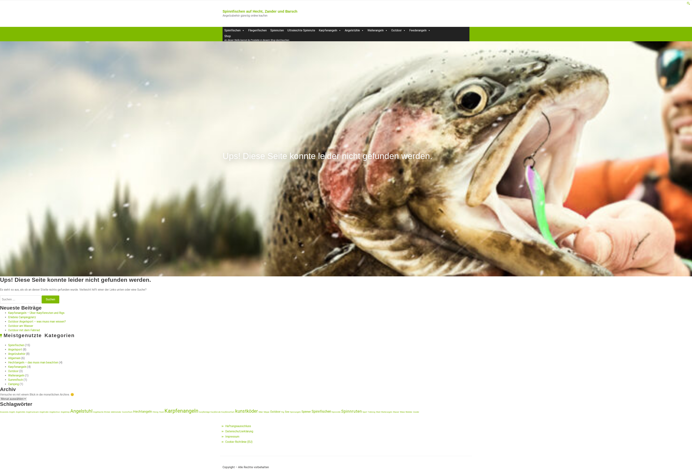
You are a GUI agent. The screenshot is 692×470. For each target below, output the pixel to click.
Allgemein (14, 358)
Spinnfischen (232, 30)
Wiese (402, 412)
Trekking (371, 412)
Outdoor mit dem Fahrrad (24, 330)
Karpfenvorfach (227, 412)
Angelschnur (54, 412)
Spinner (306, 411)
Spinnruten (277, 30)
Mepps (266, 412)
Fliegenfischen (257, 30)
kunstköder (246, 411)
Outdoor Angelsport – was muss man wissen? (37, 321)
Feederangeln (418, 30)
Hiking (155, 412)
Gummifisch (15, 379)
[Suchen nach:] (20, 299)
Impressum (232, 436)
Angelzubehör (16, 354)
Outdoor (396, 30)
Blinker (107, 412)
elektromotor (116, 412)
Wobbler (408, 412)
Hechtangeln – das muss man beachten (33, 362)
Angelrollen (20, 412)
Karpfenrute (215, 412)
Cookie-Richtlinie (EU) (238, 441)
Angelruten (44, 412)
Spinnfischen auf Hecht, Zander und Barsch (260, 11)
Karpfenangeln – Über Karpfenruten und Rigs (36, 313)
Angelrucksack (32, 412)
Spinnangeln (295, 412)
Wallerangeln (375, 30)
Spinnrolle (336, 412)
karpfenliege (204, 412)
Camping (13, 384)
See (287, 411)
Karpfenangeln (328, 30)
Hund (161, 412)
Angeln (12, 412)
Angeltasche (98, 412)
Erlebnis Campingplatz (22, 317)
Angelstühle (352, 30)
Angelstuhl (81, 411)
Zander (416, 412)
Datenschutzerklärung (239, 431)
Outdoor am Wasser (20, 326)
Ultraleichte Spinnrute (301, 30)
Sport (365, 412)
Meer (261, 412)
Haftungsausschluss (238, 426)
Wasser (396, 412)
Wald (378, 412)
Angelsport (15, 349)
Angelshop (65, 412)
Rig (282, 412)
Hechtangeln (142, 411)
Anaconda (4, 412)
